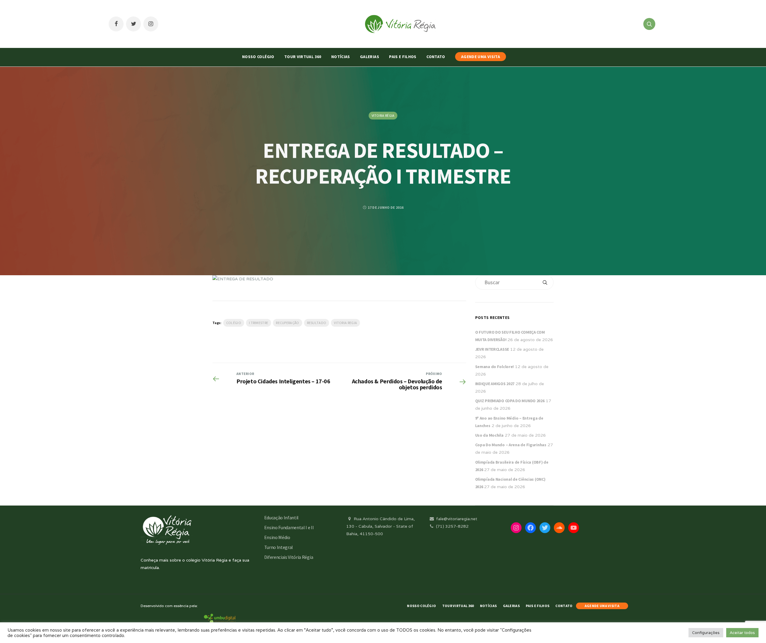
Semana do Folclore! (494, 366)
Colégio (233, 322)
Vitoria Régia (383, 115)
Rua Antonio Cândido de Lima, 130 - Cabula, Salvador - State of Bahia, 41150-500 (380, 526)
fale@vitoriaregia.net (456, 518)
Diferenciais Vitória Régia (288, 557)
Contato (435, 56)
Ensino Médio (277, 537)
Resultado (316, 322)
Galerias (369, 56)
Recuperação (287, 322)
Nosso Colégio (258, 56)
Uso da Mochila (489, 435)
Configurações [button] (706, 632)
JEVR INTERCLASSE (492, 349)
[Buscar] (544, 282)
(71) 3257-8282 (452, 526)
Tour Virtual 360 (302, 56)
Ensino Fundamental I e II (289, 527)
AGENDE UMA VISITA (480, 56)
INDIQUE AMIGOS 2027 (495, 383)
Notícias (340, 56)
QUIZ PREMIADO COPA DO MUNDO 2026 (510, 400)
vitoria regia (345, 322)
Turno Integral (278, 547)
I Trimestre (258, 322)
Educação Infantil (281, 518)
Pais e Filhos (403, 56)
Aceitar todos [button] (742, 632)
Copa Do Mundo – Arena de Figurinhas (510, 444)
